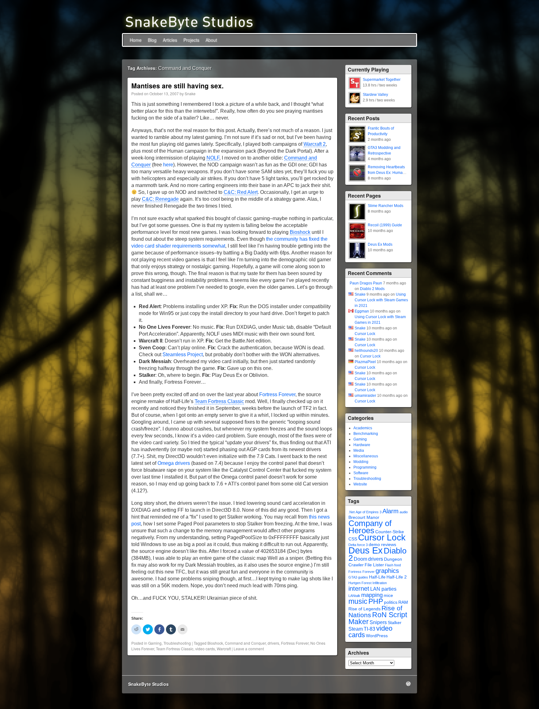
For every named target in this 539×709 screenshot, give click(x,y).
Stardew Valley (375, 94)
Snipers (378, 622)
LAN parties (383, 589)
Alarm (390, 511)
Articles (170, 40)
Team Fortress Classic (219, 401)
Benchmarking (365, 433)
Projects (191, 40)
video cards (205, 648)
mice (388, 595)
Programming (364, 467)
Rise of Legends (364, 609)
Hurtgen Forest (359, 583)
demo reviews (382, 544)
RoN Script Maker (377, 618)
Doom (360, 559)
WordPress (377, 635)
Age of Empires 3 (368, 512)
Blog (152, 40)
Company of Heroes (369, 527)
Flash (389, 565)
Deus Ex (365, 550)
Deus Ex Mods (380, 244)
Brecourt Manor (363, 517)
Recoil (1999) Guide (385, 225)
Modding (360, 462)
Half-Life (377, 577)
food (397, 565)
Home (136, 40)
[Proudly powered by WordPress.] (408, 683)
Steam (355, 629)
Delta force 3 (358, 545)
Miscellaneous (365, 456)
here (168, 164)
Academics (362, 428)
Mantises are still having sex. (177, 85)
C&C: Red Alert (241, 192)
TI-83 (369, 629)
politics (390, 602)
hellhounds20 (366, 350)
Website (360, 484)
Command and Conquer (245, 643)
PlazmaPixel (365, 362)
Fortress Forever (277, 394)
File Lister (374, 565)
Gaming (155, 643)
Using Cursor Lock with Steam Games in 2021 (381, 300)
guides (363, 577)
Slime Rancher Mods (385, 206)
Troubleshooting (177, 643)
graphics (387, 570)
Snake (190, 93)
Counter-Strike (389, 531)
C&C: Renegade (160, 199)
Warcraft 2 (314, 144)
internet (358, 588)
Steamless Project (183, 354)
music (357, 601)
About (211, 40)
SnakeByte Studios (148, 684)
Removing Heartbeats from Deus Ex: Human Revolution (386, 172)
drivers (273, 643)
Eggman (362, 311)
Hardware (361, 445)
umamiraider (365, 395)
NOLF (212, 157)
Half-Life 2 (396, 577)
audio (404, 512)
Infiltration (379, 583)
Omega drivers (174, 463)
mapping (372, 595)
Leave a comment (249, 648)
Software (360, 473)
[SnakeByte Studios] (189, 21)
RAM (403, 602)
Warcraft (224, 648)
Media (358, 450)
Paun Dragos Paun (366, 283)
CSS (352, 539)
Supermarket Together (382, 79)
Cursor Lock (365, 334)
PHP (375, 601)
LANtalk (354, 596)
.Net (351, 512)
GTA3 (352, 577)
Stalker (394, 622)
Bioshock (300, 232)
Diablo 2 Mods (372, 289)
